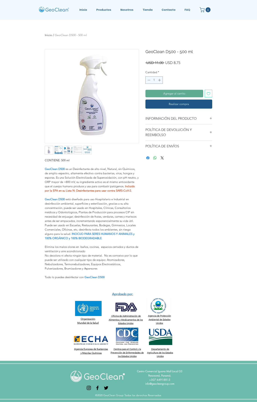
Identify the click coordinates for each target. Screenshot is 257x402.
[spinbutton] (154, 80)
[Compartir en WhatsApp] (155, 158)
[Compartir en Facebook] (148, 158)
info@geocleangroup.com (159, 383)
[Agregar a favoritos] (208, 93)
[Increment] (159, 80)
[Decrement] (148, 80)
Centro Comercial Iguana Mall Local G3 (159, 371)
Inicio (48, 35)
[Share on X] (162, 158)
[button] (106, 9)
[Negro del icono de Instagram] (89, 388)
